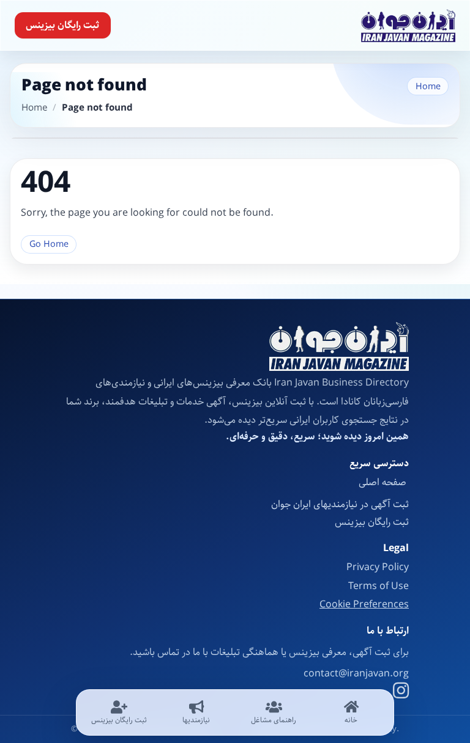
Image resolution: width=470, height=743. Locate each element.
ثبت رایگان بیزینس (62, 25)
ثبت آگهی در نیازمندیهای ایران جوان (340, 504)
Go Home (49, 244)
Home (428, 86)
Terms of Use (378, 586)
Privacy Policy (377, 567)
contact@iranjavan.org (356, 674)
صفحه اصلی (384, 482)
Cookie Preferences (364, 605)
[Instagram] (401, 692)
